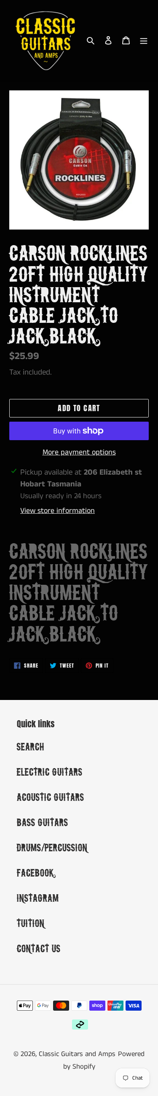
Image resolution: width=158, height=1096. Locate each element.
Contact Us (39, 948)
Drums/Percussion (52, 847)
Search (30, 746)
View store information (57, 510)
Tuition (31, 923)
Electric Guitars (50, 771)
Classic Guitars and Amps (77, 1054)
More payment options (79, 452)
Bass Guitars (42, 822)
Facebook (35, 872)
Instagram (38, 897)
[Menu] (144, 40)
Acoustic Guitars (50, 796)
